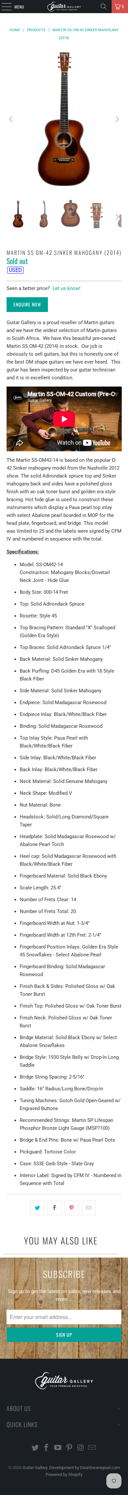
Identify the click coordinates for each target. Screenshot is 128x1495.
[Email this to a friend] (89, 1208)
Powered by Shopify (64, 1474)
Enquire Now (27, 304)
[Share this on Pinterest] (72, 1208)
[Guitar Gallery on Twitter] (35, 1448)
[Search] (103, 6)
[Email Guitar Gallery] (92, 1448)
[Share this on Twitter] (37, 1208)
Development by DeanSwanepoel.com (84, 1467)
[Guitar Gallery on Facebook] (47, 1448)
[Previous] (11, 119)
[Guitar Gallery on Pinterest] (70, 1448)
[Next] (116, 119)
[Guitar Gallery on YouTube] (58, 1448)
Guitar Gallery (35, 1467)
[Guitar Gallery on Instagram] (81, 1448)
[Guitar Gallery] (64, 6)
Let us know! (66, 288)
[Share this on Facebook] (54, 1208)
